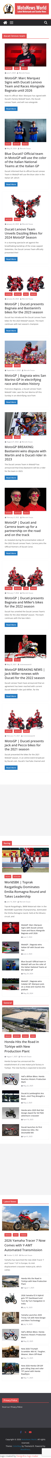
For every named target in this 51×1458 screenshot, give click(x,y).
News (17, 68)
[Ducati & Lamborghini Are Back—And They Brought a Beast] (10, 1098)
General (9, 294)
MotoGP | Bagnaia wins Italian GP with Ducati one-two (33, 947)
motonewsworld (25, 664)
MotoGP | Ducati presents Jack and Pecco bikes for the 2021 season (24, 745)
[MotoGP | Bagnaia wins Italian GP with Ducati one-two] (10, 949)
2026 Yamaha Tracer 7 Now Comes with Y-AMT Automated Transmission (24, 1245)
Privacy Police (16, 1407)
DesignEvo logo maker (27, 1456)
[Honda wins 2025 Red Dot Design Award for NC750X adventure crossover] (10, 1115)
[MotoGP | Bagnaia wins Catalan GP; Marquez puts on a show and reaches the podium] (10, 987)
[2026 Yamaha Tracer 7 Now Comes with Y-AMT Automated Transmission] (25, 1218)
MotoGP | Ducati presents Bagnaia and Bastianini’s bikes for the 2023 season (24, 308)
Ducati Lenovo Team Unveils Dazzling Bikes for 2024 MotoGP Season (23, 233)
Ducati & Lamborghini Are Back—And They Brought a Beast (33, 1096)
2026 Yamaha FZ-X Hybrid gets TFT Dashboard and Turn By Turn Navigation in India (33, 1299)
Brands (7, 1036)
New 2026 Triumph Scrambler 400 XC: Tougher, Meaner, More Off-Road (33, 1351)
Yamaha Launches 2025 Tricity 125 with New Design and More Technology (33, 1318)
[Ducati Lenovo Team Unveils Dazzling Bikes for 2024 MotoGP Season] (25, 206)
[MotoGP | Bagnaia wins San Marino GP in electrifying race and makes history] (25, 352)
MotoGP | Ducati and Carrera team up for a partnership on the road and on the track (23, 528)
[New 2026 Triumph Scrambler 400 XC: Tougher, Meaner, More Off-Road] (10, 1353)
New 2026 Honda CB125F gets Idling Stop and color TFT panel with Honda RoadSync (32, 1369)
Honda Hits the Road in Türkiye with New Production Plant (21, 1046)
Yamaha (23, 1235)
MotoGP (9, 68)
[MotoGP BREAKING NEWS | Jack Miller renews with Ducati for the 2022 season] (25, 646)
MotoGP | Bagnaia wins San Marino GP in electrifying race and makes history (25, 379)
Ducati (8, 144)
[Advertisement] (25, 810)
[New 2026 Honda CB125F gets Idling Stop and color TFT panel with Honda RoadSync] (10, 1372)
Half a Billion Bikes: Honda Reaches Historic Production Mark (33, 1079)
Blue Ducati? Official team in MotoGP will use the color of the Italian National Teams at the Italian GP (25, 159)
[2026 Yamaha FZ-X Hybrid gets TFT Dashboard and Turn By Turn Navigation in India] (10, 1301)
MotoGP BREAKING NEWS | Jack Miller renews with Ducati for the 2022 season (25, 673)
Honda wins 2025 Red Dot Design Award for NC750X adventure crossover (32, 1113)
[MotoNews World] (5, 22)
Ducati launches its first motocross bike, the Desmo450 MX (31, 1130)
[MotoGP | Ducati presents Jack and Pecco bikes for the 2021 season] (25, 717)
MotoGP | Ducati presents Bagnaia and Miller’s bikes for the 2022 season (24, 602)
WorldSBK (17, 876)
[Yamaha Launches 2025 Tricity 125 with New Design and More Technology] (10, 1319)
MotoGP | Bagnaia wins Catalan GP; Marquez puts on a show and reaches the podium (33, 985)
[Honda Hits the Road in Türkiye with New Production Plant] (25, 1019)
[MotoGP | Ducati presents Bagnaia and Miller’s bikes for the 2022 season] (25, 575)
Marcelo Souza (24, 73)
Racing (24, 68)
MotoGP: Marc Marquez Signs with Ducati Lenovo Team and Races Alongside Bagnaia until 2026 (25, 84)
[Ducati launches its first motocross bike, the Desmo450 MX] (10, 1132)
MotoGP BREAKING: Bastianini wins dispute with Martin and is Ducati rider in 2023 (25, 453)
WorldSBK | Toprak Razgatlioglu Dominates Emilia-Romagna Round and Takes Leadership (25, 889)
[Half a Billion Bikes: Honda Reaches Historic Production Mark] (10, 1081)
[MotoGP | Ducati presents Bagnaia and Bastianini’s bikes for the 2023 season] (25, 280)
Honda (25, 1036)
